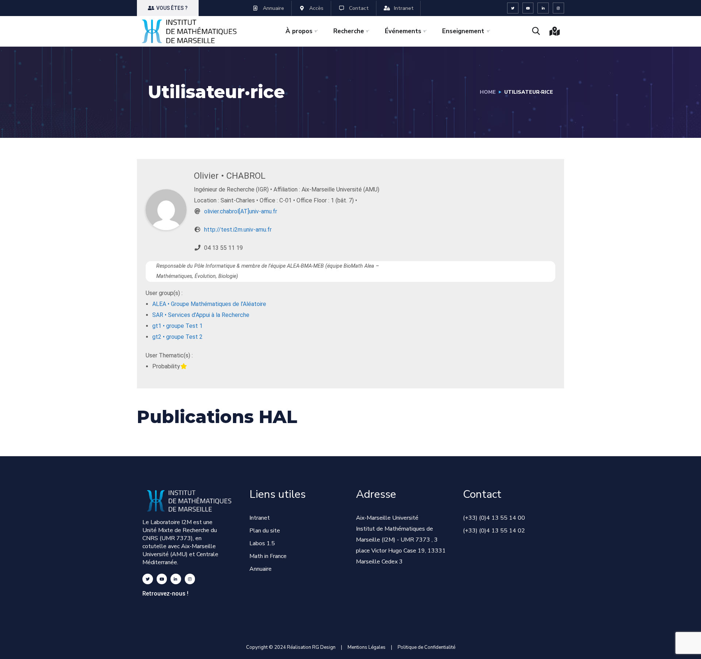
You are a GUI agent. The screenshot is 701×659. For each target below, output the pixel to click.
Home (488, 92)
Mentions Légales (367, 647)
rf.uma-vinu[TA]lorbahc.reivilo (240, 211)
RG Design (326, 647)
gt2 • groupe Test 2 (177, 336)
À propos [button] (299, 31)
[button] (168, 8)
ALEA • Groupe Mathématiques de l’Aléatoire (209, 304)
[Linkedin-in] (543, 8)
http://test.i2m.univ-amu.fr (238, 229)
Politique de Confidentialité (426, 647)
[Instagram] (558, 8)
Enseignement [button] (463, 31)
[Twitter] (512, 8)
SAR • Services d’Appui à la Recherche (200, 314)
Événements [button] (403, 31)
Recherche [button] (348, 31)
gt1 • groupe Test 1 (177, 325)
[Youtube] (528, 8)
